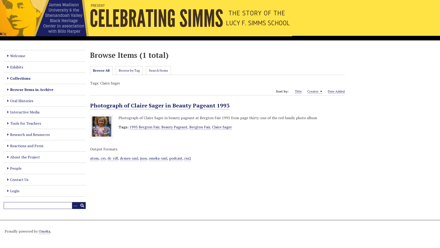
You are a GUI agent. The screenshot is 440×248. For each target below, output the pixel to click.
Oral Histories (21, 100)
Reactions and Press (26, 145)
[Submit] (82, 205)
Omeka (44, 231)
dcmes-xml (129, 158)
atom (94, 158)
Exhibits (16, 67)
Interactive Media (24, 112)
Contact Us (19, 179)
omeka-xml (158, 158)
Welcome (17, 55)
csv (103, 158)
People (16, 168)
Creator (313, 91)
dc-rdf (112, 158)
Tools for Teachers (25, 123)
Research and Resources (30, 134)
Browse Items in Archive (31, 89)
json (143, 158)
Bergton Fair (199, 127)
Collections (20, 78)
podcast (175, 158)
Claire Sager (222, 127)
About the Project (25, 157)
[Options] (75, 205)
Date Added (336, 91)
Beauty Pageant (174, 127)
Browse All (101, 70)
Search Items (158, 70)
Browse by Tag (129, 70)
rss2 (187, 158)
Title (298, 91)
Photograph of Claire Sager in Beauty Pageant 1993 (160, 105)
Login (14, 190)
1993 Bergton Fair (144, 127)
